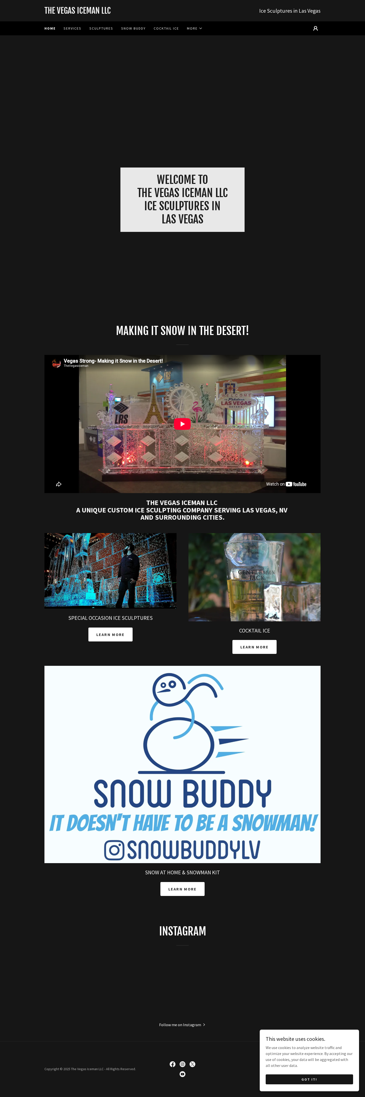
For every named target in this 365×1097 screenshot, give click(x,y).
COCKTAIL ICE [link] (166, 28)
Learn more (110, 634)
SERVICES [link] (72, 28)
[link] (113, 12)
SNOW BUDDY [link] (133, 28)
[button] (195, 28)
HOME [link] (50, 28)
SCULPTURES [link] (101, 28)
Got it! (309, 1079)
